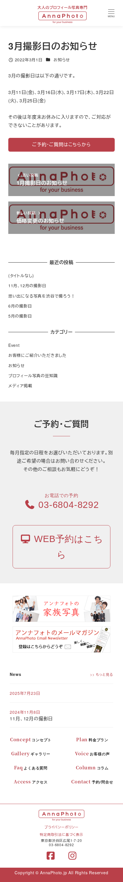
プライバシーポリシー (61, 826)
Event (14, 345)
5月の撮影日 (20, 316)
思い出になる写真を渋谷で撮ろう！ (41, 296)
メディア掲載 (20, 385)
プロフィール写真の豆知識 (33, 375)
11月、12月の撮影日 (27, 285)
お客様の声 (92, 753)
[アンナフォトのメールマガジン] (61, 639)
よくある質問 (30, 767)
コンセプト (30, 739)
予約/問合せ (92, 782)
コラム (92, 767)
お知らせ (61, 59)
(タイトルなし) (21, 275)
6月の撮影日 (20, 306)
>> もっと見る (101, 674)
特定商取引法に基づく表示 (61, 834)
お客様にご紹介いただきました (37, 355)
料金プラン (92, 739)
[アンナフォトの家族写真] (61, 608)
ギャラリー (30, 753)
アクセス (31, 782)
